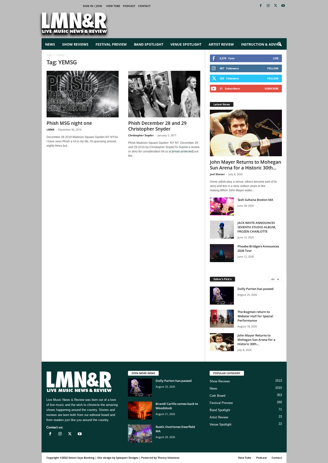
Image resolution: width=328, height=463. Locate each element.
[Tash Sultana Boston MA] (222, 207)
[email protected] (183, 151)
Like (276, 58)
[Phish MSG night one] (83, 94)
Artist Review (221, 44)
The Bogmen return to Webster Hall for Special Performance (255, 316)
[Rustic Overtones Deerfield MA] (140, 434)
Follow (273, 68)
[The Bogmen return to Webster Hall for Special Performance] (222, 319)
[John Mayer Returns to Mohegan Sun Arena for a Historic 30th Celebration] (246, 133)
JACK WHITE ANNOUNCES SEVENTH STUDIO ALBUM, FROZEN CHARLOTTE (256, 227)
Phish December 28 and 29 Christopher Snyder (157, 126)
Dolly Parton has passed (255, 289)
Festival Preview (111, 44)
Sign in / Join (92, 6)
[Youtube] (283, 5)
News (50, 44)
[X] (276, 5)
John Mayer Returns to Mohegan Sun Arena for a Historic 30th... (245, 165)
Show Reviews (75, 44)
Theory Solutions (168, 457)
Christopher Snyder (141, 135)
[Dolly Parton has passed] (222, 296)
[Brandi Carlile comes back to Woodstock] (140, 411)
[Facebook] (261, 5)
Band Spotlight (148, 44)
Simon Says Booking (81, 457)
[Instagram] (268, 5)
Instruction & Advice (261, 44)
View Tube (113, 6)
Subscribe (272, 88)
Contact (144, 6)
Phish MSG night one (69, 123)
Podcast (129, 6)
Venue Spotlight (185, 44)
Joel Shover (217, 174)
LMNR (50, 129)
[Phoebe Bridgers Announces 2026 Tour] (222, 253)
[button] (279, 44)
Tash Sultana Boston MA (255, 200)
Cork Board (217, 395)
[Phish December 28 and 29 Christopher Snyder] (164, 94)
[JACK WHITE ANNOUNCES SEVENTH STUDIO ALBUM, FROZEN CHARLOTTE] (222, 230)
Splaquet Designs (127, 457)
